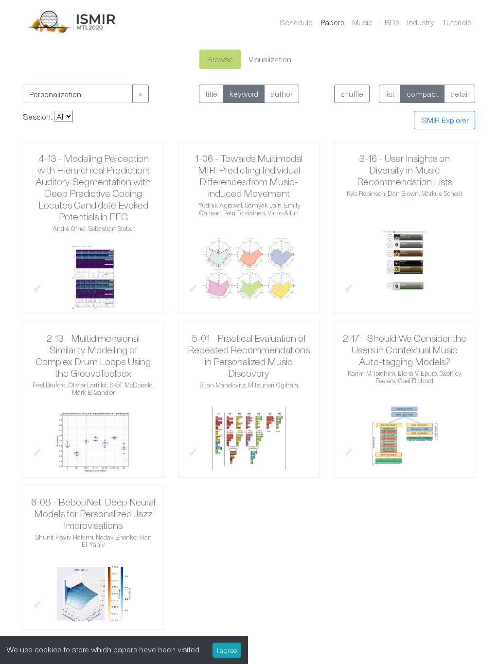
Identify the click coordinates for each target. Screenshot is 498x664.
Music (362, 22)
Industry (420, 22)
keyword (244, 93)
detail (459, 93)
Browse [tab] (220, 59)
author (281, 93)
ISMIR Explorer (444, 119)
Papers (332, 22)
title (211, 93)
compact (422, 93)
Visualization (270, 59)
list (389, 93)
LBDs (389, 22)
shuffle (351, 93)
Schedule (296, 22)
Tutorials (456, 22)
